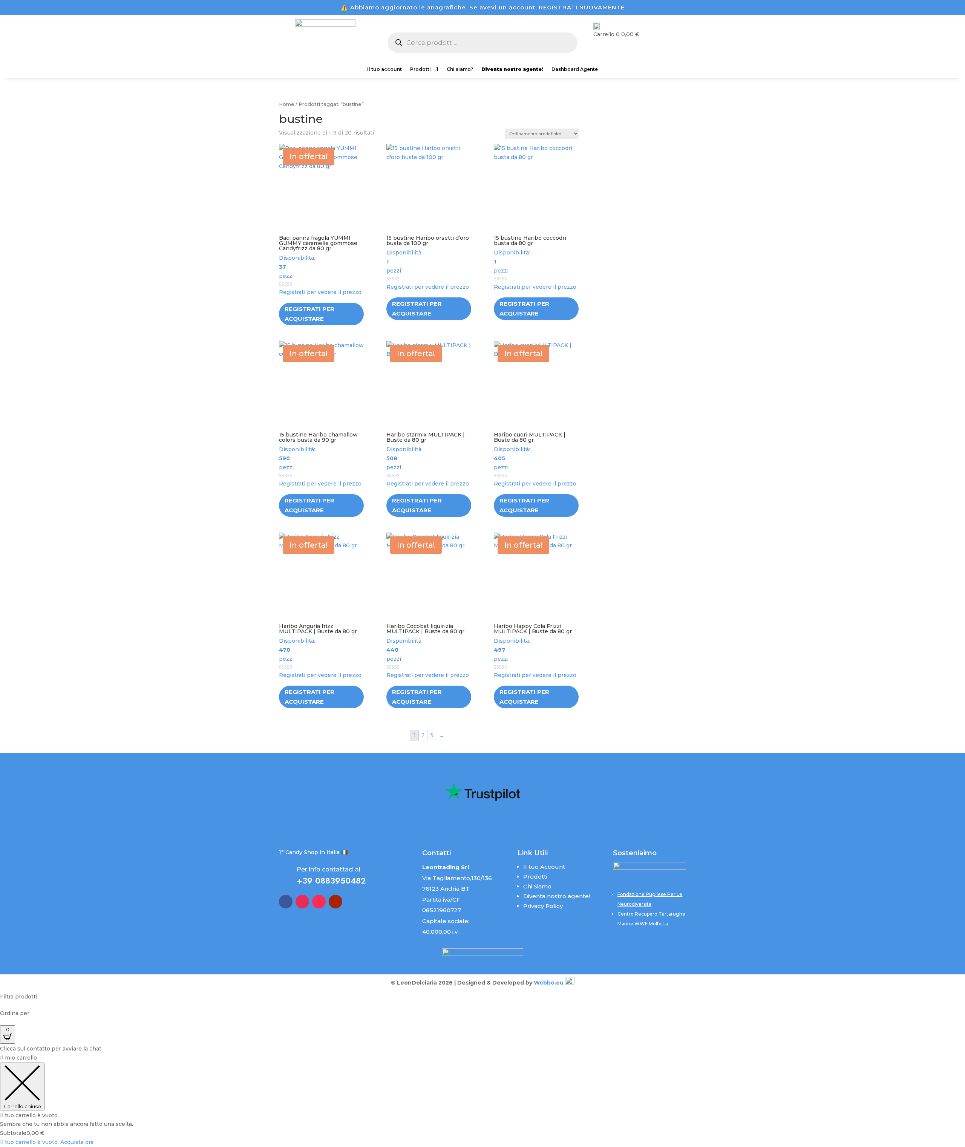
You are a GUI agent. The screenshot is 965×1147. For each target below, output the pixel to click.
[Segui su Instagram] (302, 901)
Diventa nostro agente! (556, 896)
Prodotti (420, 69)
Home (286, 104)
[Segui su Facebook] (286, 901)
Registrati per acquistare (309, 313)
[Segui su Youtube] (335, 901)
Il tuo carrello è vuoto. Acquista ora (46, 1142)
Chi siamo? (460, 69)
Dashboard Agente (574, 69)
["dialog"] (482, 1100)
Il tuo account (384, 69)
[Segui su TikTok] (319, 901)
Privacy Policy (543, 906)
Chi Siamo (537, 886)
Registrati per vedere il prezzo (320, 292)
